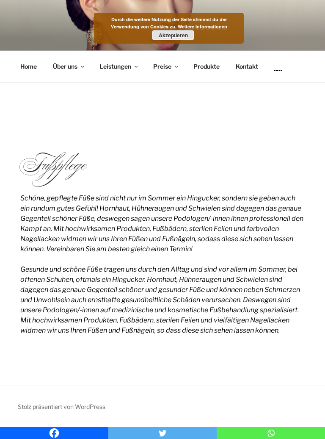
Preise (162, 66)
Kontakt (247, 66)
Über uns (65, 66)
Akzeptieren (173, 35)
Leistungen (115, 66)
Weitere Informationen (202, 26)
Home (28, 66)
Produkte (206, 66)
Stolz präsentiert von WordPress (61, 406)
